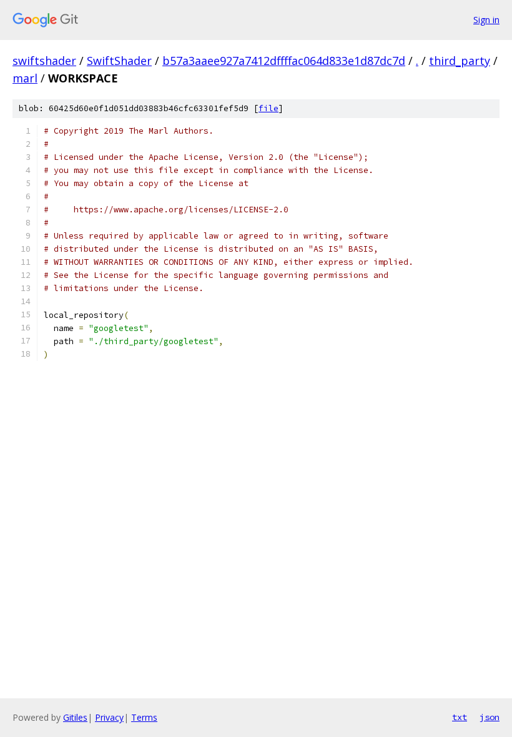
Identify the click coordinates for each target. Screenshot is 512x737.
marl (24, 78)
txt (459, 717)
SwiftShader (119, 60)
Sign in (486, 20)
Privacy (109, 717)
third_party (459, 60)
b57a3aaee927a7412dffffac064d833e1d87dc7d (283, 60)
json (490, 717)
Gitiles (75, 717)
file (268, 108)
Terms (144, 717)
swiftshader (44, 60)
